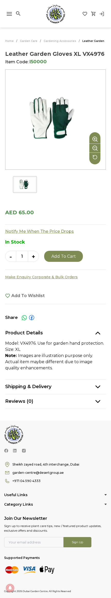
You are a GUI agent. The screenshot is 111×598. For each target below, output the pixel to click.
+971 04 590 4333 (26, 481)
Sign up (77, 542)
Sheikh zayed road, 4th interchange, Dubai (45, 464)
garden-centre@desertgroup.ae (38, 473)
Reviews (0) (19, 401)
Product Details (24, 333)
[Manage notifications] (10, 588)
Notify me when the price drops (39, 231)
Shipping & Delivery (28, 386)
